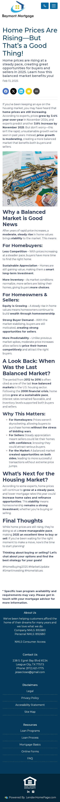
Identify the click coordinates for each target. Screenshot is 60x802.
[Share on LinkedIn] (21, 91)
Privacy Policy (30, 698)
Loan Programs (30, 730)
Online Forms (30, 751)
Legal (30, 691)
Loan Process (30, 737)
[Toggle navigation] (54, 6)
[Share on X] (13, 91)
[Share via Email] (29, 91)
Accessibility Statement (30, 704)
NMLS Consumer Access (30, 641)
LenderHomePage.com (41, 797)
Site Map (30, 711)
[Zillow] (33, 791)
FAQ (30, 758)
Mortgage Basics (30, 744)
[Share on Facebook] (6, 91)
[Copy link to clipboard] (36, 91)
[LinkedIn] (28, 791)
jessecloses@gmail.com (30, 672)
